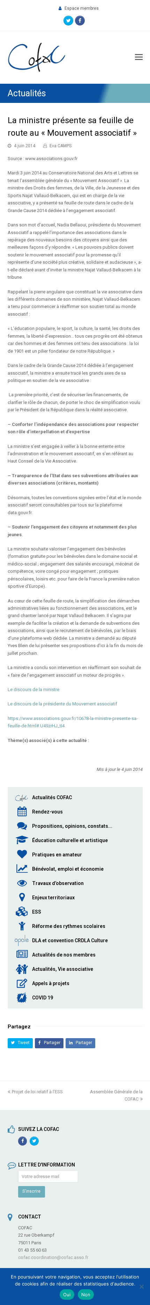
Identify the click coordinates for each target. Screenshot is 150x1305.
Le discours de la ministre (33, 689)
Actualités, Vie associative (62, 969)
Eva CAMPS (61, 145)
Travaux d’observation (58, 883)
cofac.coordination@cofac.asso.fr (53, 1257)
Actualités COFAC (52, 797)
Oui (67, 1294)
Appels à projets (50, 983)
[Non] (141, 1286)
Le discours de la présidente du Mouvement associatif (62, 703)
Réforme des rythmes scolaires (68, 926)
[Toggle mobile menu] (139, 57)
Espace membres (82, 8)
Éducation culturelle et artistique (70, 840)
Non (86, 1294)
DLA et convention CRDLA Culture (70, 940)
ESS (36, 912)
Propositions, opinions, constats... (72, 826)
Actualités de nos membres (64, 955)
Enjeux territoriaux (53, 897)
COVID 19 (42, 997)
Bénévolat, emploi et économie (68, 869)
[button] (20, 1043)
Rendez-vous (47, 812)
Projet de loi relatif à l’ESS (37, 1091)
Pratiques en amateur (57, 854)
